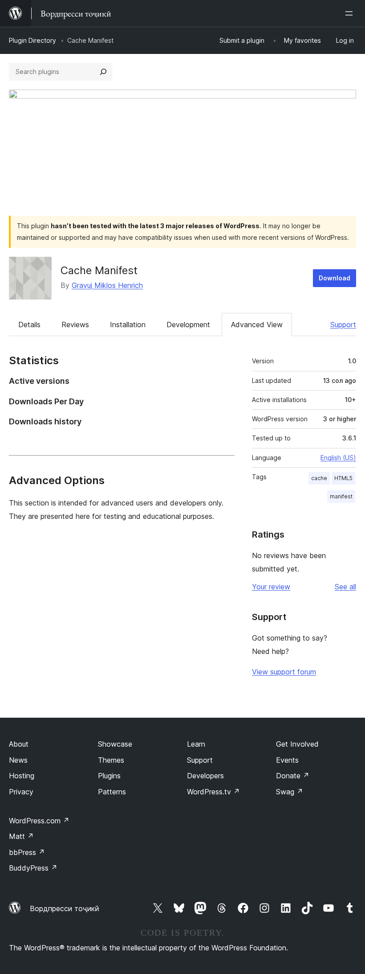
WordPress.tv (213, 791)
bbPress (27, 852)
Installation (128, 324)
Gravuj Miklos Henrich (107, 285)
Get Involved (297, 744)
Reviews (75, 324)
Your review (271, 586)
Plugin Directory (32, 40)
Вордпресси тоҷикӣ (64, 908)
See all (345, 586)
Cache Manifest (99, 270)
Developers (205, 775)
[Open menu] (351, 13)
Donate (292, 775)
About (18, 744)
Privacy (21, 791)
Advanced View (257, 324)
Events (287, 760)
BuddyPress (33, 867)
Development (188, 324)
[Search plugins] (103, 72)
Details (29, 324)
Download (334, 278)
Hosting (21, 775)
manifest (341, 496)
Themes (111, 760)
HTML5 (343, 478)
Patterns (112, 791)
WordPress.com (39, 820)
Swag (289, 791)
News (18, 760)
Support (343, 324)
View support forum (284, 671)
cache (319, 478)
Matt (21, 836)
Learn (196, 744)
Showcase (115, 744)
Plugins (109, 775)
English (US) (338, 457)
